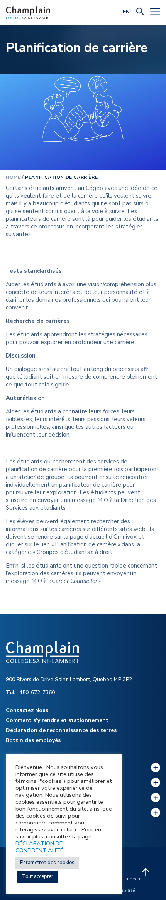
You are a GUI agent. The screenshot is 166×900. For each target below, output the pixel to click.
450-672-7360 (30, 692)
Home (13, 177)
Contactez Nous (27, 710)
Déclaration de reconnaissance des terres (61, 730)
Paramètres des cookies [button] (47, 862)
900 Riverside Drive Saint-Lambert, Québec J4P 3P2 (69, 679)
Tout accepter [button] (37, 876)
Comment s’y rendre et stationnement (57, 720)
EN (126, 11)
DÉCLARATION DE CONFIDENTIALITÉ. (39, 847)
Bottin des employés (33, 740)
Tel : (12, 692)
